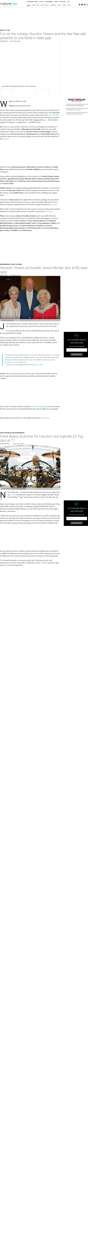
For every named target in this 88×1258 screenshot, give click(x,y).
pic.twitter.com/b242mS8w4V (16, 362)
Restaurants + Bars (32, 1)
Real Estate (62, 1)
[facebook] (79, 5)
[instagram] (84, 5)
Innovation (53, 5)
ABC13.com (45, 418)
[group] (5, 93)
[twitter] (82, 5)
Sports (59, 5)
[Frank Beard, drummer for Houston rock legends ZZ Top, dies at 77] (30, 467)
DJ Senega (48, 211)
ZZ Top (13, 495)
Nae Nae (6, 139)
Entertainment (49, 1)
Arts (68, 1)
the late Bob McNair (38, 406)
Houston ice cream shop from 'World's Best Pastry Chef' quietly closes (76, 113)
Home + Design (35, 5)
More (68, 5)
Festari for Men (53, 115)
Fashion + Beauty (45, 5)
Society (29, 5)
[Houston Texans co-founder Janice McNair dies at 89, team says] (30, 298)
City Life (41, 1)
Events (64, 5)
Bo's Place (53, 204)
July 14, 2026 (38, 365)
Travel (56, 1)
